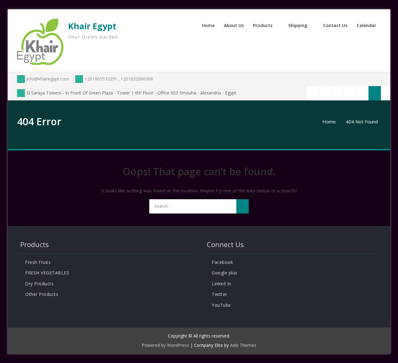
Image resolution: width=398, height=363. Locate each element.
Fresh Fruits (38, 262)
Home (208, 25)
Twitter (219, 294)
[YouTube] (350, 93)
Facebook (222, 262)
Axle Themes (243, 345)
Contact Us (335, 25)
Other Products (41, 294)
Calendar (366, 25)
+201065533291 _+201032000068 (119, 79)
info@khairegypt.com (47, 79)
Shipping (297, 25)
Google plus (225, 273)
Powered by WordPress (165, 345)
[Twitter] (325, 93)
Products (262, 25)
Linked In (221, 284)
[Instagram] (362, 93)
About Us (234, 25)
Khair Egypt (92, 26)
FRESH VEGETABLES (47, 273)
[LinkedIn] (337, 93)
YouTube (221, 305)
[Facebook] (312, 93)
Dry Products (39, 284)
